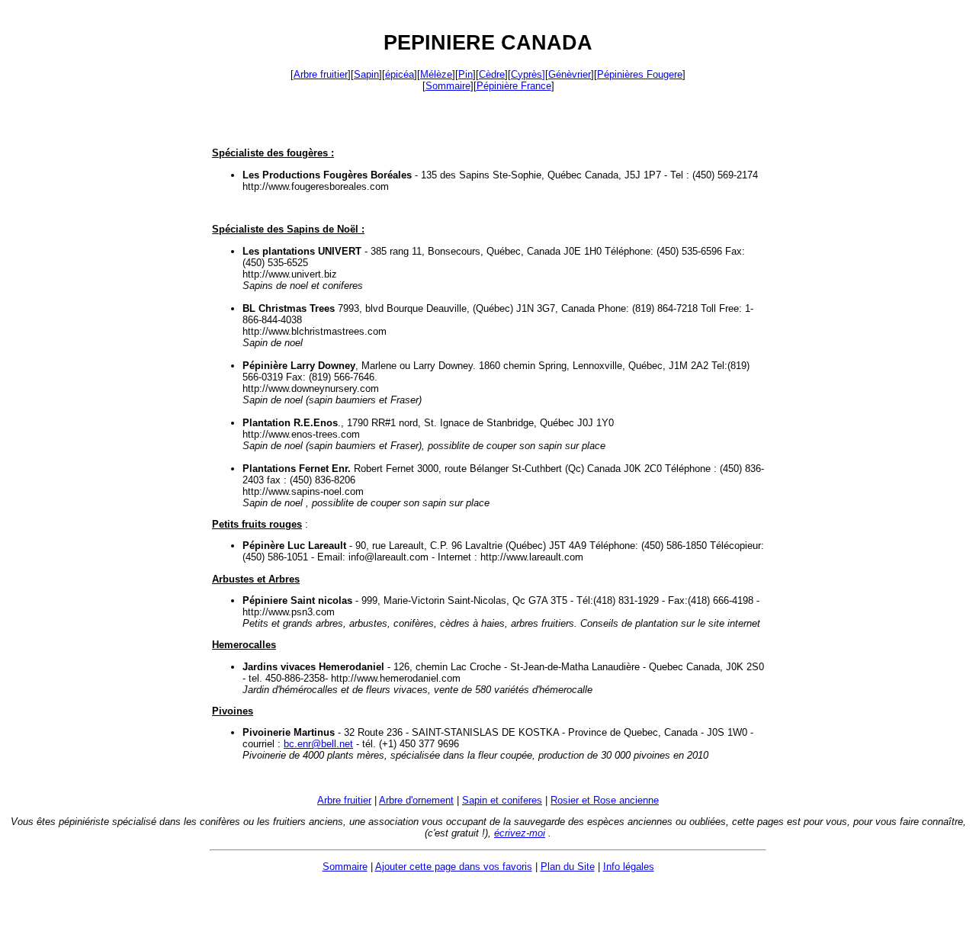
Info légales (628, 866)
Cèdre (492, 74)
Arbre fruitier (321, 74)
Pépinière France (514, 85)
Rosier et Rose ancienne (605, 800)
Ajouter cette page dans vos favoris (453, 866)
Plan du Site (568, 866)
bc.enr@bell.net (318, 744)
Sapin (366, 74)
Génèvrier (569, 74)
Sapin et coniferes (502, 800)
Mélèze (436, 74)
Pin (465, 74)
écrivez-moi (519, 833)
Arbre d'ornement (416, 800)
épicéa (399, 74)
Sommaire (447, 85)
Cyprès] (528, 74)
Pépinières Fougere (639, 74)
